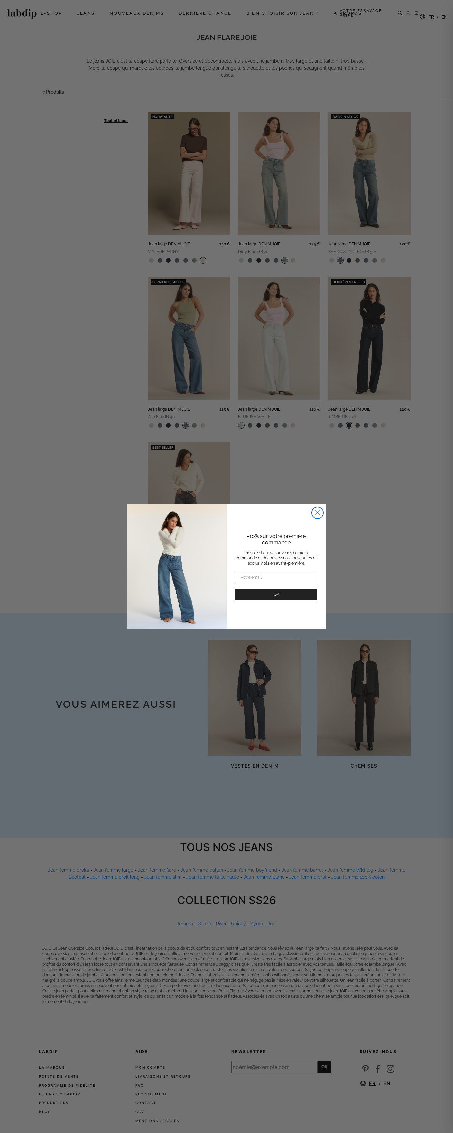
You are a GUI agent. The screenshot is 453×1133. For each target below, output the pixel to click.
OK (276, 594)
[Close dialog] (317, 513)
